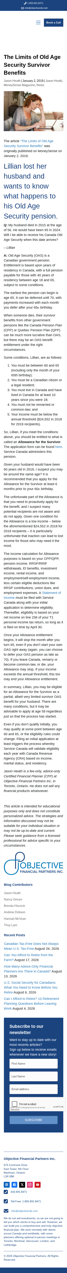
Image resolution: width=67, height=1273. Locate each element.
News (40, 85)
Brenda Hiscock (14, 905)
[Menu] (38, 23)
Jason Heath (12, 80)
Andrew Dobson (14, 912)
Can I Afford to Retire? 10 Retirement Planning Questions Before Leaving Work (31, 1003)
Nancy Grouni (13, 899)
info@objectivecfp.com (36, 8)
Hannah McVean (15, 918)
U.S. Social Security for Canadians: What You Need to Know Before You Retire (31, 987)
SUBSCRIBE (33, 1120)
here (58, 447)
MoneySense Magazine (19, 85)
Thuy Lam (10, 925)
